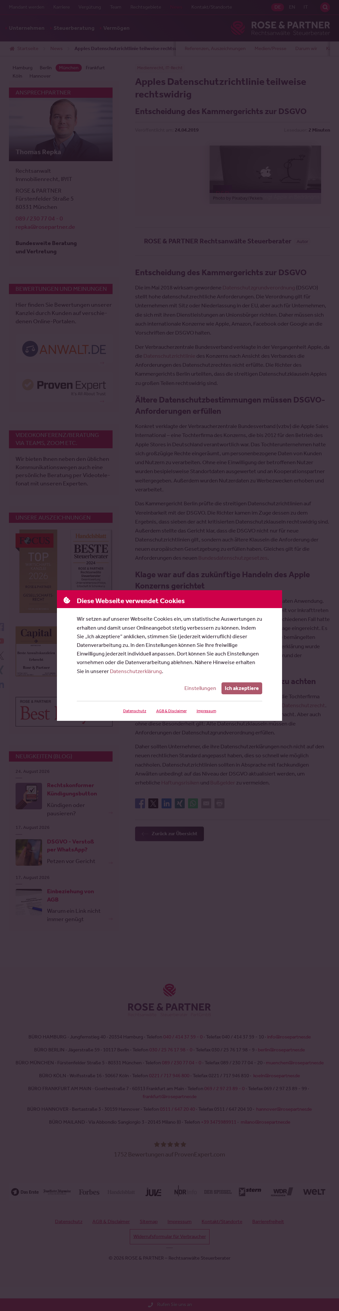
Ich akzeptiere (242, 688)
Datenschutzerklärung (136, 671)
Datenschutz (134, 711)
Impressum (206, 711)
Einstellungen (200, 688)
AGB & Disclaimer (171, 711)
